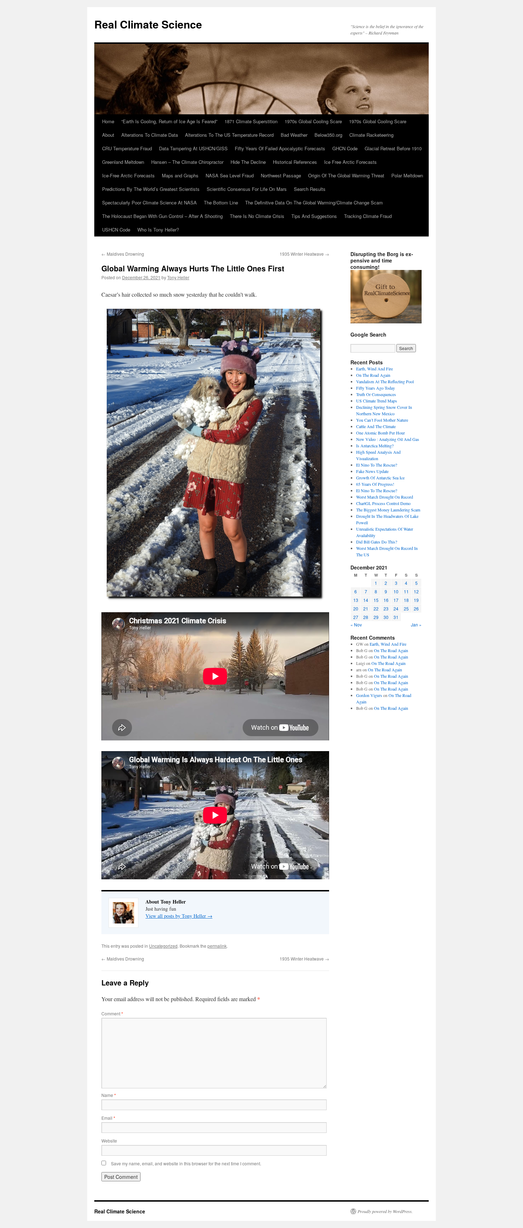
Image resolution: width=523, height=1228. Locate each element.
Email (108, 1118)
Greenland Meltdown (123, 161)
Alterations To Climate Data (149, 134)
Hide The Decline (248, 161)
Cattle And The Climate (376, 426)
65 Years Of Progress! (375, 484)
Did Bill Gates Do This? (376, 542)
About (108, 134)
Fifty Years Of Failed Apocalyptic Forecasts (280, 148)
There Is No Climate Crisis (257, 216)
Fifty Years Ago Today (375, 388)
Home (108, 121)
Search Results (310, 189)
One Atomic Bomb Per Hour (380, 433)
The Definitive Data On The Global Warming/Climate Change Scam (314, 202)
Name (108, 1095)
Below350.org (328, 134)
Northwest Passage (281, 175)
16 (386, 600)
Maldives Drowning (122, 254)
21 (365, 608)
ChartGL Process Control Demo (383, 503)
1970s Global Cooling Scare (313, 121)
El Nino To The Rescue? (376, 465)
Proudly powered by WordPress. (385, 1211)
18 (406, 600)
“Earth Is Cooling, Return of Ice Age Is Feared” (169, 121)
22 (376, 608)
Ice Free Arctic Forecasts (350, 161)
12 (416, 591)
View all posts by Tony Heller (179, 915)
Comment (112, 1013)
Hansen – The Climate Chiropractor (187, 161)
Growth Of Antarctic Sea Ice (380, 477)
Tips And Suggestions (314, 216)
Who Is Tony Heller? (158, 229)
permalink (217, 946)
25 (406, 608)
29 (376, 617)
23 (386, 608)
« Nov (356, 624)
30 (386, 617)
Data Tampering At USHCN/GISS (193, 148)
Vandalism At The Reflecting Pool (385, 381)
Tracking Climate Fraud (368, 216)
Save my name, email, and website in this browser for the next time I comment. (186, 1163)
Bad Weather (294, 134)
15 (376, 600)
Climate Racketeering (371, 134)
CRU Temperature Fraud (127, 148)
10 (395, 591)
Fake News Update (372, 471)
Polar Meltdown (407, 175)
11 (406, 591)
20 (355, 608)
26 (416, 608)
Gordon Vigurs (369, 695)
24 (395, 608)
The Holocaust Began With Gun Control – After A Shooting (162, 216)
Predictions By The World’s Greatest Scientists (151, 189)
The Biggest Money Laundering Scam (388, 509)
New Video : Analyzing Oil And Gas (387, 439)
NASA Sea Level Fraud (230, 175)
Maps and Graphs (180, 175)
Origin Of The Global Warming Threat (346, 175)
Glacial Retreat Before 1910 (393, 148)
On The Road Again (373, 375)
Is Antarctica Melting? (374, 445)
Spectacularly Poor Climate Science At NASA (149, 202)
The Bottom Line (221, 202)
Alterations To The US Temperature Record (229, 134)
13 (355, 600)
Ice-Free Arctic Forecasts (128, 175)
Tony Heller (178, 277)
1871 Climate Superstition (251, 121)
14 (365, 600)
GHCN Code (345, 148)
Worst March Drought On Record (384, 497)
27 (355, 617)
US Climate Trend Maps (376, 401)
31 (395, 617)
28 (365, 617)
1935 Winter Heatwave (304, 254)
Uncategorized (163, 946)
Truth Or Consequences (376, 394)
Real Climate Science (148, 24)
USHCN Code (116, 229)
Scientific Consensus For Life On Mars (247, 189)
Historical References (295, 161)
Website (109, 1141)
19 (416, 600)
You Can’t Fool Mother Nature (382, 420)
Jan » (416, 624)
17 (395, 600)
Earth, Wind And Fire (374, 368)
